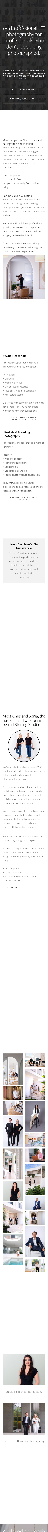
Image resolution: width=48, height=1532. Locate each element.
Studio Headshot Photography (24, 1392)
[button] (43, 27)
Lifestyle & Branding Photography (24, 1441)
